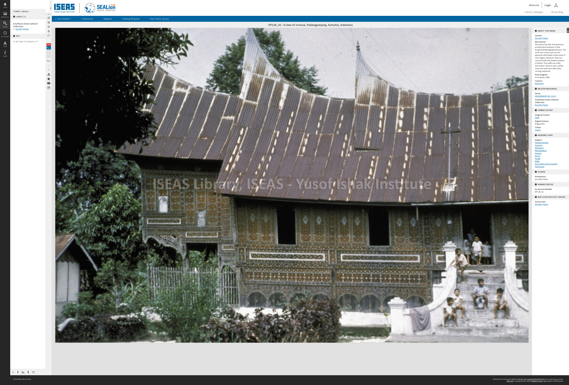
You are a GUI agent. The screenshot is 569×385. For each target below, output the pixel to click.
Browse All (5, 17)
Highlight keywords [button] (49, 70)
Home (5, 7)
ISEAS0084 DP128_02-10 (545, 96)
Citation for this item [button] (49, 87)
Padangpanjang (541, 142)
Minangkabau (540, 150)
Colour (538, 130)
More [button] (5, 56)
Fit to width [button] (49, 27)
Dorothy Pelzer (22, 29)
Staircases (539, 166)
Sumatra (538, 145)
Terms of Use (27, 379)
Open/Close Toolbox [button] (50, 5)
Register (107, 18)
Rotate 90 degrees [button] (49, 35)
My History (5, 37)
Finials (537, 158)
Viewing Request (131, 18)
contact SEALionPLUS (534, 379)
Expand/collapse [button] (568, 30)
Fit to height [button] (49, 31)
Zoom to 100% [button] (49, 40)
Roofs (537, 156)
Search (5, 27)
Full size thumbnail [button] (49, 18)
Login (5, 46)
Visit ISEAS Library (159, 18)
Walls (537, 161)
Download (49, 74)
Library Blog (556, 12)
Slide (537, 117)
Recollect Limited (537, 381)
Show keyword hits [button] (49, 65)
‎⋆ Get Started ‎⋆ (63, 18)
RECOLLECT (510, 381)
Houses (538, 153)
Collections (87, 18)
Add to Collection (49, 79)
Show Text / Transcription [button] (49, 61)
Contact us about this (49, 83)
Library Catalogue (534, 12)
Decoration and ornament (546, 164)
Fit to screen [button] (49, 22)
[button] (49, 47)
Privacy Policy (17, 379)
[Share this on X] (13, 371)
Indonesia (539, 83)
